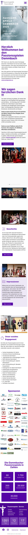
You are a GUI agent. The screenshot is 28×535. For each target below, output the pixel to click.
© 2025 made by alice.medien (14, 533)
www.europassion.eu (7, 80)
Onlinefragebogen (11, 137)
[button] (25, 3)
